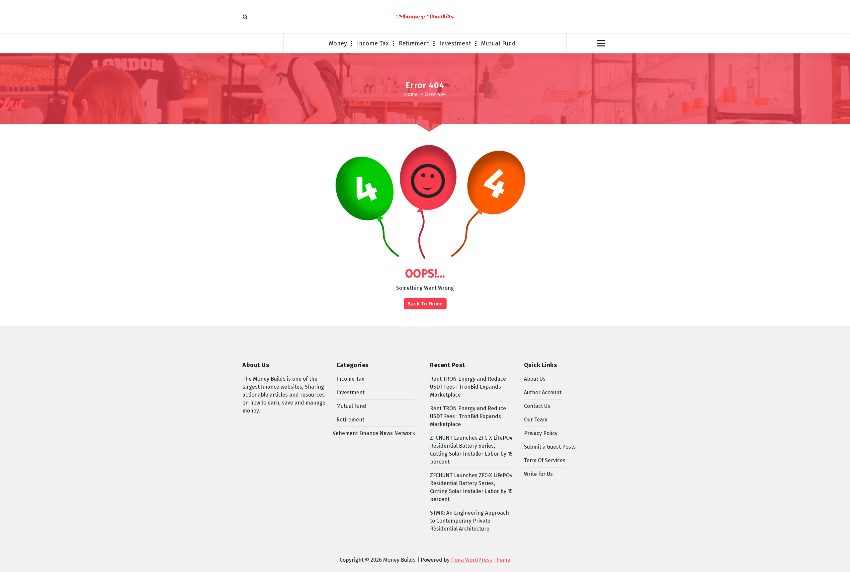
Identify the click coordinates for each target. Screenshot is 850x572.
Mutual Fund (498, 43)
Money (338, 43)
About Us (535, 379)
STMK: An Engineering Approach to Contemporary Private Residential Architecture (469, 521)
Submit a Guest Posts (550, 447)
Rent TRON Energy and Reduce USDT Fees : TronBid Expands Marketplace (468, 387)
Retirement (414, 43)
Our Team (536, 419)
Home (411, 94)
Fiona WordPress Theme (480, 560)
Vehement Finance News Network (374, 433)
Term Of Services (544, 460)
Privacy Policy (540, 433)
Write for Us (538, 474)
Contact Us (537, 406)
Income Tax (373, 43)
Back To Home (425, 304)
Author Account (542, 392)
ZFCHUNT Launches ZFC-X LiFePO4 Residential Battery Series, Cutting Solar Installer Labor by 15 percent (471, 450)
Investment (455, 43)
